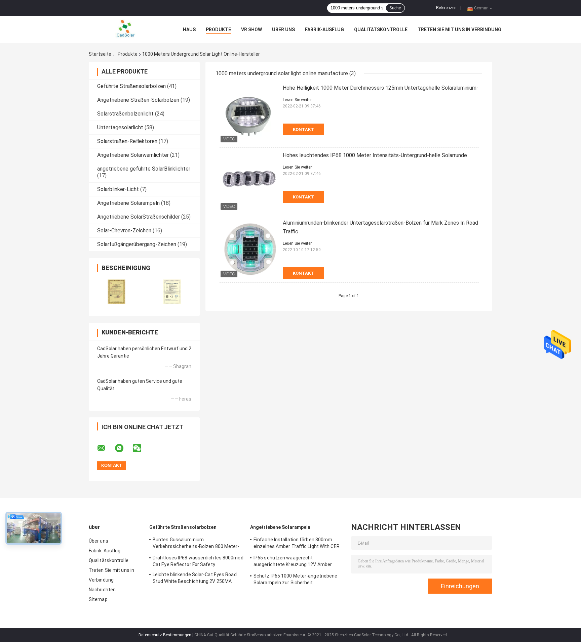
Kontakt (303, 129)
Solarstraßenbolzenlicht (125, 113)
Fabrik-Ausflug (324, 29)
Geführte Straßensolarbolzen (131, 86)
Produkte (218, 29)
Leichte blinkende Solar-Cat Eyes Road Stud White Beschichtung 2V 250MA (195, 578)
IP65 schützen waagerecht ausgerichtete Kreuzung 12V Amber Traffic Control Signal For (293, 562)
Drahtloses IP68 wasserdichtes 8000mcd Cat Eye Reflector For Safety (198, 561)
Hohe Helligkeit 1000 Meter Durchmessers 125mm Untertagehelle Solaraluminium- (380, 88)
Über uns (283, 29)
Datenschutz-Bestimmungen (165, 635)
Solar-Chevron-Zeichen (124, 230)
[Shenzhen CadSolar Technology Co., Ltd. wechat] (141, 448)
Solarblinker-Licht (118, 189)
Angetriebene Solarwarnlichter (133, 155)
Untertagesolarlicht (120, 127)
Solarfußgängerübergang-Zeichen (136, 244)
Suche (395, 8)
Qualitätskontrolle (381, 29)
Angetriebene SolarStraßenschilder (138, 217)
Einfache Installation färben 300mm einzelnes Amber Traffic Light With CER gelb (297, 544)
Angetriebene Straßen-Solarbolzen (138, 100)
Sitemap (98, 599)
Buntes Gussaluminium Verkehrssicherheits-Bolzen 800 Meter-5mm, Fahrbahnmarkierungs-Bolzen (196, 544)
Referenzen (446, 7)
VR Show (251, 29)
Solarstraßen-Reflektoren (127, 141)
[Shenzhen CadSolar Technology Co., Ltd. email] (105, 448)
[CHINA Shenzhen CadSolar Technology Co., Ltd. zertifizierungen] (116, 291)
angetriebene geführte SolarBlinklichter (143, 169)
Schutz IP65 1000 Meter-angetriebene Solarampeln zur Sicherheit (296, 579)
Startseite (100, 54)
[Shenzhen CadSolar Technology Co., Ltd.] (126, 29)
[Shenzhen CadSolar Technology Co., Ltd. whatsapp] (123, 448)
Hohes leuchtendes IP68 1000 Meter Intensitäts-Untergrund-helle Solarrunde (375, 155)
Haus (189, 29)
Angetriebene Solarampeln (128, 203)
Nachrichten (102, 589)
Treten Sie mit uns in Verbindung (459, 29)
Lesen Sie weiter (297, 99)
